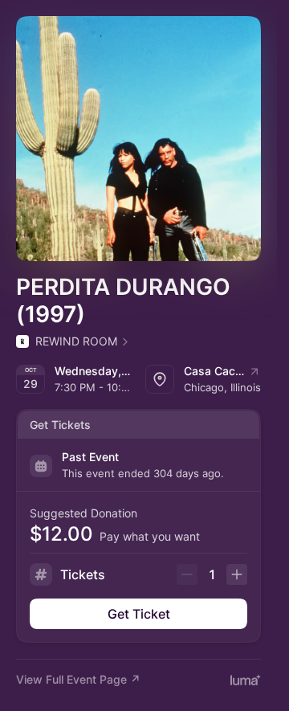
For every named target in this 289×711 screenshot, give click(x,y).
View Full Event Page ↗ (78, 679)
